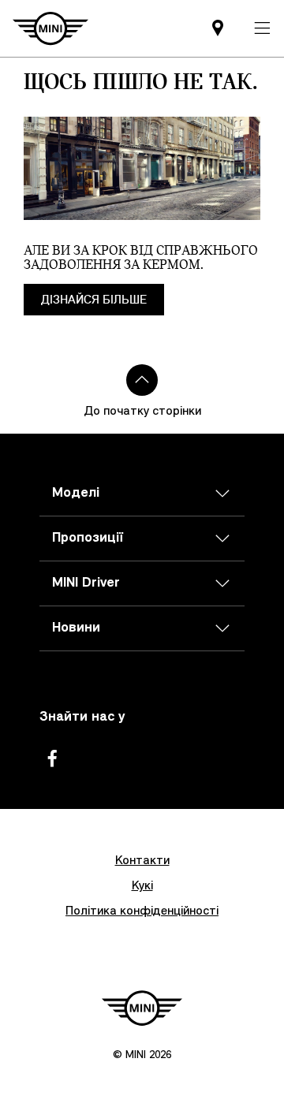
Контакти (142, 861)
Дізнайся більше (94, 300)
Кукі (142, 886)
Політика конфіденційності (142, 911)
